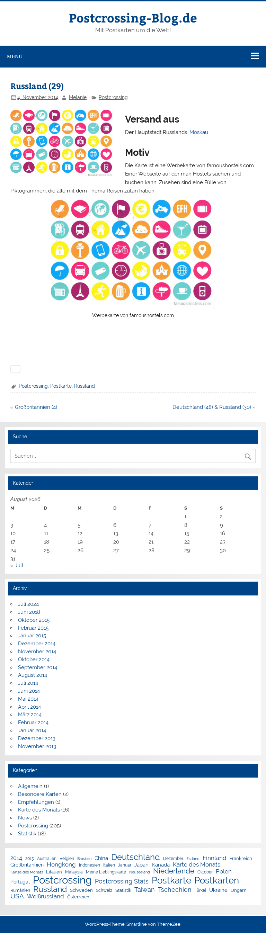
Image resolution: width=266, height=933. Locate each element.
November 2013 (37, 746)
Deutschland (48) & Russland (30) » (214, 407)
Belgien (67, 859)
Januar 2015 (32, 636)
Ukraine (218, 889)
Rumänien (20, 891)
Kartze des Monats (26, 872)
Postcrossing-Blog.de (133, 17)
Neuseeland (139, 872)
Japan (141, 865)
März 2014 (30, 714)
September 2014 (37, 667)
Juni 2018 (29, 612)
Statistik (27, 834)
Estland (193, 859)
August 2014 (32, 675)
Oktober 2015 (34, 620)
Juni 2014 (29, 691)
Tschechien (175, 890)
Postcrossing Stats (122, 881)
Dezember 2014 (36, 643)
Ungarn (239, 890)
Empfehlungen (36, 802)
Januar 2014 (32, 730)
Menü (15, 56)
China (101, 858)
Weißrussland (45, 896)
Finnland (215, 858)
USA (17, 896)
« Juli (16, 565)
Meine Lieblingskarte (106, 872)
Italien (109, 865)
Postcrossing (113, 97)
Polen (224, 871)
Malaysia (74, 872)
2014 (16, 858)
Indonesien (89, 865)
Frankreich (241, 858)
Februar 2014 (33, 722)
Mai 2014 (28, 699)
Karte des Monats (39, 810)
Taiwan (144, 890)
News (25, 818)
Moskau (198, 132)
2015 (29, 859)
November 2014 (37, 651)
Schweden (81, 890)
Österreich (78, 897)
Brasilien (84, 859)
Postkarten (216, 880)
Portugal (20, 882)
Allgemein (30, 786)
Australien (46, 859)
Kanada (161, 865)
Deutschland (135, 857)
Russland (84, 386)
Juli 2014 (28, 683)
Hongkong (61, 865)
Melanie (78, 97)
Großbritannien (27, 865)
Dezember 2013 (36, 738)
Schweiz (104, 891)
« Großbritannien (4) (33, 407)
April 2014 (29, 707)
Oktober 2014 (34, 659)
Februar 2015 (33, 628)
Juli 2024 (28, 604)
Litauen (54, 872)
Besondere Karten (40, 794)
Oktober (205, 872)
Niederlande (173, 871)
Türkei (200, 891)
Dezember (173, 859)
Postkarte (61, 386)
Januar (124, 865)
